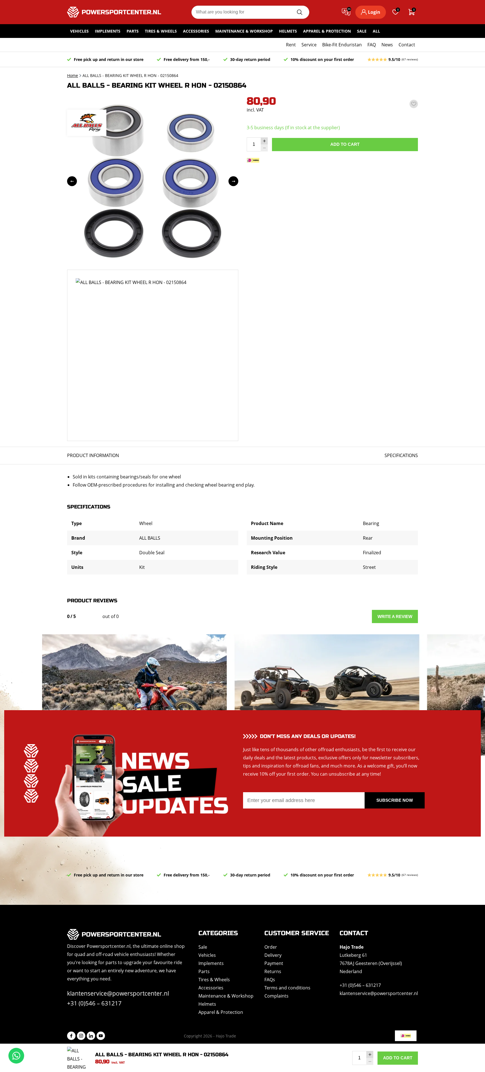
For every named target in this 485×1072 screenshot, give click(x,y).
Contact (407, 45)
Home (72, 75)
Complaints (276, 996)
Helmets (288, 31)
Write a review (395, 616)
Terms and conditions (287, 988)
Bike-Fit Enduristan (342, 45)
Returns (272, 971)
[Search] (299, 12)
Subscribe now (394, 800)
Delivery (273, 955)
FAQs (269, 979)
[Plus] (264, 140)
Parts (133, 31)
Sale (362, 31)
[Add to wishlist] (413, 104)
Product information (93, 455)
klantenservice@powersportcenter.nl (118, 993)
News (387, 45)
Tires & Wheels (161, 31)
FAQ (371, 45)
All (376, 31)
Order (270, 947)
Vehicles (79, 31)
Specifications (401, 455)
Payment (273, 963)
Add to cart (345, 144)
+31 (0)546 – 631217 (94, 1003)
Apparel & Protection (327, 31)
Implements (107, 31)
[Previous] (72, 181)
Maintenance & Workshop (244, 31)
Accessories (196, 31)
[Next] (233, 181)
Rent (291, 45)
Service (309, 45)
